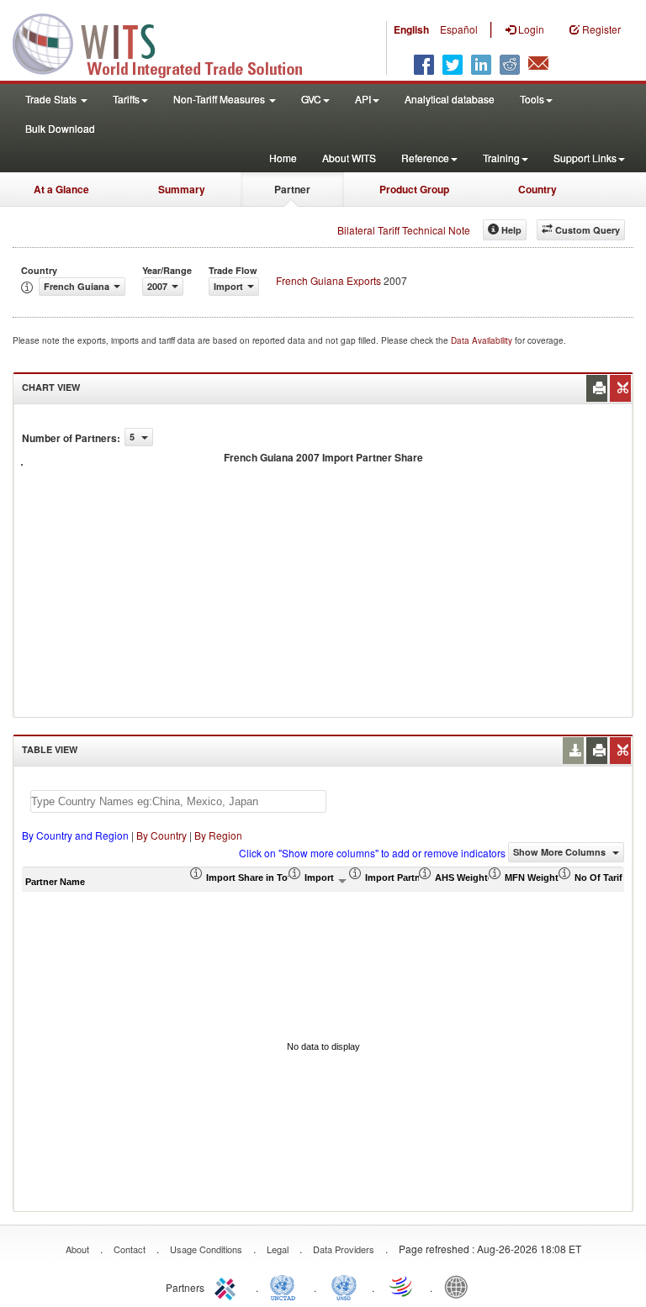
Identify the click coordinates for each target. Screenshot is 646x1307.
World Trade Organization (402, 1286)
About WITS (349, 157)
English (411, 29)
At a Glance (61, 189)
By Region (218, 835)
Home (283, 157)
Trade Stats (52, 99)
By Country (161, 835)
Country (537, 189)
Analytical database (450, 99)
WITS (168, 42)
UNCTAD (286, 1286)
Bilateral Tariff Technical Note (403, 230)
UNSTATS (344, 1286)
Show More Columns (560, 852)
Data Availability (483, 340)
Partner (292, 189)
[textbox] (178, 801)
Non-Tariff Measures (220, 99)
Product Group (414, 189)
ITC (228, 1286)
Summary (181, 189)
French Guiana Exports (328, 280)
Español (459, 29)
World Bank (460, 1286)
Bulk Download (60, 128)
